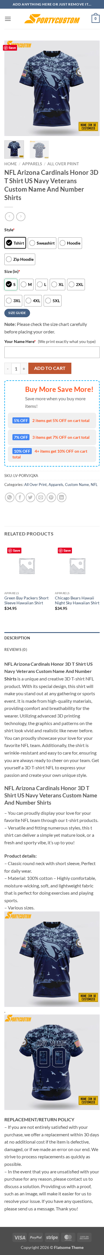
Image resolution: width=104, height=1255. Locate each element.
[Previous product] (20, 216)
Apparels (32, 164)
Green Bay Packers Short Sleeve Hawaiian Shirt (26, 601)
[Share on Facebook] (20, 497)
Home (10, 164)
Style (9, 229)
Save (12, 47)
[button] (7, 19)
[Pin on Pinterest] (51, 497)
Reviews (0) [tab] (15, 649)
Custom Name (77, 484)
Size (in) (12, 271)
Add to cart (50, 368)
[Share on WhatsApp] (9, 497)
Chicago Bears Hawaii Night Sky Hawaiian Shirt (77, 601)
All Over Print (63, 164)
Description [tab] (17, 638)
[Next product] (9, 216)
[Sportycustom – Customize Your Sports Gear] (52, 18)
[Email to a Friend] (41, 497)
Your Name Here (20, 341)
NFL (94, 484)
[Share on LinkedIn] (61, 497)
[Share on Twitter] (30, 497)
